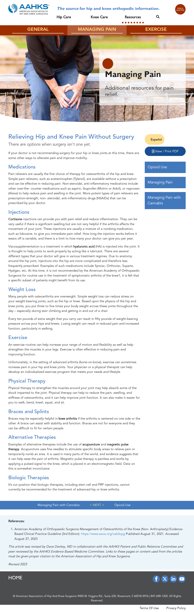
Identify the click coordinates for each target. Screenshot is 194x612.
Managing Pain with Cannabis (164, 200)
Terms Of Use (149, 608)
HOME (15, 578)
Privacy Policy (176, 608)
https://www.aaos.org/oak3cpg (103, 534)
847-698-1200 (159, 596)
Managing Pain (160, 182)
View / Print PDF (166, 151)
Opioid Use (157, 167)
